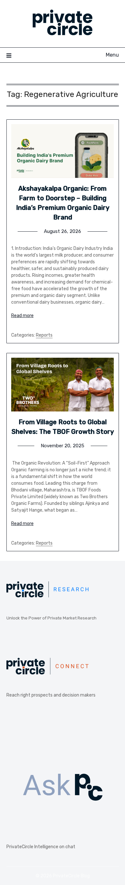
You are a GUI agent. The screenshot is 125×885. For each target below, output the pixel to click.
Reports (44, 335)
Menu (112, 55)
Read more (22, 315)
